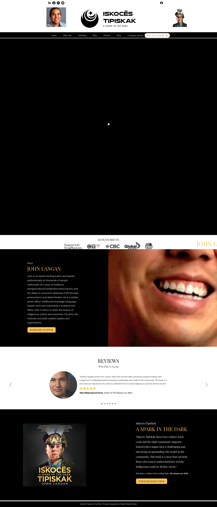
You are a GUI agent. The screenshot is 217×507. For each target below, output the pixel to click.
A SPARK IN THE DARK (161, 429)
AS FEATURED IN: (108, 240)
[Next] (207, 385)
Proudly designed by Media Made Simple (120, 504)
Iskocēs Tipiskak (146, 423)
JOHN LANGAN (44, 268)
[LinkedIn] (49, 3)
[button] (95, 35)
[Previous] (10, 385)
